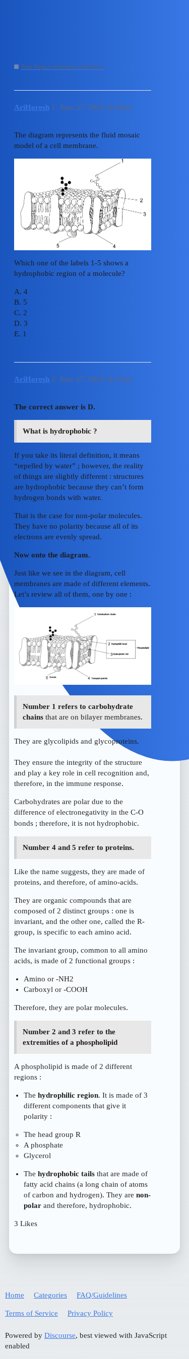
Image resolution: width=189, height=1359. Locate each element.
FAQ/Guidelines (102, 1295)
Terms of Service (31, 1313)
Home (14, 1295)
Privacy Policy (90, 1313)
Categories (50, 1295)
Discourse (60, 1335)
